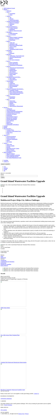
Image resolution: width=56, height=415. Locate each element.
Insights (5, 127)
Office (10, 25)
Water (7, 99)
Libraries (11, 18)
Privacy (27, 413)
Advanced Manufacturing (15, 57)
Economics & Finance (11, 114)
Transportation (9, 81)
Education (8, 32)
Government (12, 13)
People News (9, 132)
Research (8, 122)
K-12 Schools (12, 34)
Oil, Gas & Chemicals (14, 59)
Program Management (11, 119)
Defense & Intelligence (11, 26)
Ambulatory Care (13, 44)
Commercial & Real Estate (12, 21)
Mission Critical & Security (15, 30)
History (8, 140)
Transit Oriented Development (16, 92)
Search (2, 174)
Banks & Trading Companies (16, 37)
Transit (10, 87)
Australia (6, 168)
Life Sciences (12, 71)
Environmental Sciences (12, 116)
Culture (8, 16)
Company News (10, 130)
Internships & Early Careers (12, 148)
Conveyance (12, 100)
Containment (12, 69)
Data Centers (12, 78)
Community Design (13, 90)
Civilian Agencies (13, 28)
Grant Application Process (12, 156)
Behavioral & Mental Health (15, 45)
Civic (7, 12)
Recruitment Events (10, 151)
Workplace (11, 24)
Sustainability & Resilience (12, 124)
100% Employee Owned (9, 8)
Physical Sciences (13, 73)
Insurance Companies (14, 38)
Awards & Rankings (11, 136)
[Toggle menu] (9, 12)
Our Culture (9, 141)
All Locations (4, 410)
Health (7, 41)
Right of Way (9, 123)
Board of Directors (10, 137)
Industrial (8, 54)
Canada (5, 169)
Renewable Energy (13, 63)
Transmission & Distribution (15, 65)
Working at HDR (10, 145)
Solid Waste (12, 98)
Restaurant (11, 53)
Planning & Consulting (11, 118)
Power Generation (13, 62)
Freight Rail (12, 83)
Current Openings (8, 405)
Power (7, 61)
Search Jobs (9, 144)
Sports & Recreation (14, 20)
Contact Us (6, 161)
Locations (6, 160)
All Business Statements (6, 398)
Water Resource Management (16, 106)
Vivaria (11, 75)
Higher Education (13, 33)
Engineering (9, 115)
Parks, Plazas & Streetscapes (15, 91)
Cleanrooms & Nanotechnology (16, 67)
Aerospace (8, 10)
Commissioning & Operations (13, 112)
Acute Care (12, 42)
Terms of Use (21, 413)
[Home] (4, 4)
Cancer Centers (12, 46)
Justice (10, 14)
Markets (6, 9)
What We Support (10, 153)
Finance (8, 36)
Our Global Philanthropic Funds (13, 157)
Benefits (8, 147)
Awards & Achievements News (13, 131)
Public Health (12, 74)
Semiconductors (13, 79)
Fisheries (11, 103)
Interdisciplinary (13, 70)
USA (5, 166)
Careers (5, 143)
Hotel (10, 51)
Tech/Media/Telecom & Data (13, 77)
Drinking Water (12, 102)
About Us (6, 135)
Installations (12, 29)
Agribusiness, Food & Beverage (16, 55)
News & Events (7, 128)
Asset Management (10, 110)
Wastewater (12, 104)
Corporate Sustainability (12, 139)
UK (4, 170)
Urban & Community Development (14, 89)
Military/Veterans (10, 149)
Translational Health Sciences (16, 49)
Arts (10, 17)
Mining (11, 58)
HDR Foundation (8, 152)
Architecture (9, 108)
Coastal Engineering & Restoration (14, 111)
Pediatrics (11, 48)
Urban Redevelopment (14, 94)
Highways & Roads (13, 85)
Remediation (12, 96)
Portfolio (6, 126)
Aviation (11, 82)
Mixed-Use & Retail (14, 22)
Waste (7, 95)
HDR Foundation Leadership (13, 155)
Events (8, 134)
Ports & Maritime (13, 86)
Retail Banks (12, 40)
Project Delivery (10, 120)
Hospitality (8, 50)
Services (6, 107)
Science (8, 66)
